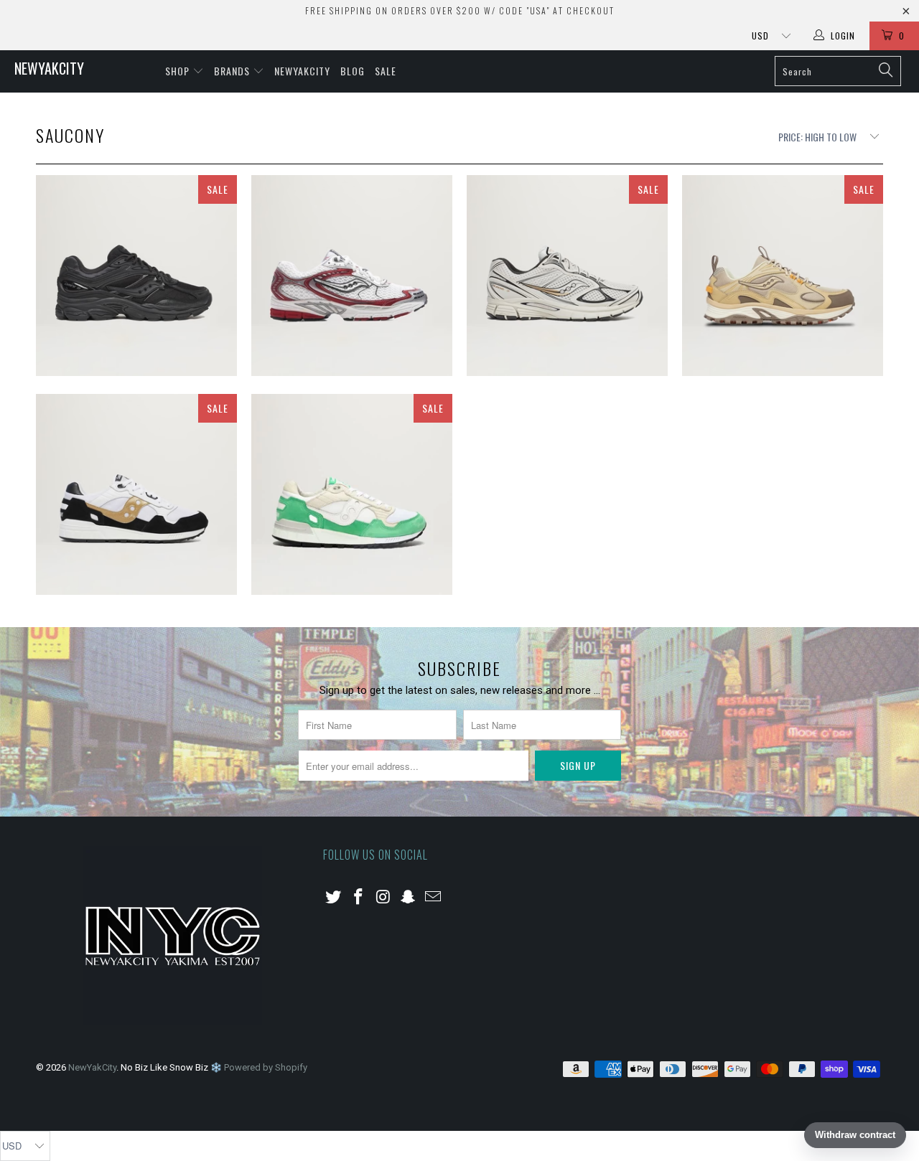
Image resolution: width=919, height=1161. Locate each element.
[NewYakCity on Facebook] (359, 897)
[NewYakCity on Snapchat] (408, 897)
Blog (352, 70)
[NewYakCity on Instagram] (383, 897)
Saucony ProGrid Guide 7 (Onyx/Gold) (567, 275)
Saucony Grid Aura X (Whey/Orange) (782, 275)
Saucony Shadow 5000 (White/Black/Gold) (136, 494)
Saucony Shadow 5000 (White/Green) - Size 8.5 (351, 494)
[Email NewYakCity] (433, 897)
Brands (233, 70)
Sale (385, 70)
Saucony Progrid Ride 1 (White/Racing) (351, 275)
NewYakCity (49, 68)
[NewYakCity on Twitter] (334, 897)
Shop (178, 70)
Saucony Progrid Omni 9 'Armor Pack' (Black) (136, 275)
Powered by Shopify (265, 1067)
